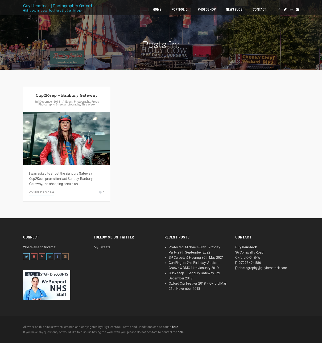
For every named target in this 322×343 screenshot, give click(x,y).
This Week (88, 104)
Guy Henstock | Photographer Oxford (57, 7)
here (175, 327)
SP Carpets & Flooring (185, 257)
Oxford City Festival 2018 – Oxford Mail (198, 283)
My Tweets (102, 247)
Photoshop (207, 9)
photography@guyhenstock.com (263, 268)
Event (69, 101)
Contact (259, 9)
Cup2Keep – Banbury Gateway (67, 95)
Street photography (68, 104)
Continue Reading (41, 192)
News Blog (234, 9)
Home (157, 9)
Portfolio (179, 9)
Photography (82, 101)
